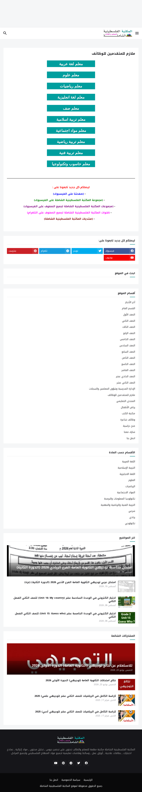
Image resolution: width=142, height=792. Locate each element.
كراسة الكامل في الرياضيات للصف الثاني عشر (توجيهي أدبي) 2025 (75, 711)
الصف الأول (129, 314)
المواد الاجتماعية (126, 492)
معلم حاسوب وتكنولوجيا (71, 164)
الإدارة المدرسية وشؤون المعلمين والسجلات (112, 388)
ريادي (132, 517)
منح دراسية (129, 426)
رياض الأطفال (128, 407)
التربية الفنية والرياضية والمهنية (118, 505)
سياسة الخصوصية (70, 780)
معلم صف (71, 108)
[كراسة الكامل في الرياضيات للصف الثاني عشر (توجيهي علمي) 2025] (126, 700)
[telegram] (71, 763)
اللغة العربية (128, 462)
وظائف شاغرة (127, 419)
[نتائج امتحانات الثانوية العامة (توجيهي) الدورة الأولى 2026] (126, 684)
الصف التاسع (128, 364)
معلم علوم (71, 75)
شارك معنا (129, 432)
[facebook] (86, 763)
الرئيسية (88, 780)
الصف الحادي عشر (125, 376)
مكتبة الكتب (128, 413)
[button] (137, 33)
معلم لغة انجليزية (71, 97)
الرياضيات (130, 486)
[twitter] (79, 763)
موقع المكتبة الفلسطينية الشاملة (58, 786)
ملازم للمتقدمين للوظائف (121, 395)
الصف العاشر (128, 370)
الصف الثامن (128, 358)
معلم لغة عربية (71, 64)
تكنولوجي (130, 523)
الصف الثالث (128, 327)
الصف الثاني (128, 321)
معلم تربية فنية (71, 153)
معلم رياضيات (71, 86)
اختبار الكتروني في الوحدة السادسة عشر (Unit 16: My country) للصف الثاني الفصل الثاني (65, 599)
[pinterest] (63, 763)
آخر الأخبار (130, 303)
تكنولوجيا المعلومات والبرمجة (119, 498)
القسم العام (128, 308)
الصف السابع (128, 351)
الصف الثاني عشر (126, 382)
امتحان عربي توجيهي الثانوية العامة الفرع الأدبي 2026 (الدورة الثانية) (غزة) (70, 582)
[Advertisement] (71, 16)
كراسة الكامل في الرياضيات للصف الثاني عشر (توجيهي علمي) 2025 (75, 696)
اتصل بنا (131, 438)
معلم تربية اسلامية (71, 119)
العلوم (131, 480)
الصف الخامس (127, 339)
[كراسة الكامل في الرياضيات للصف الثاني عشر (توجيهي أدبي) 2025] (126, 715)
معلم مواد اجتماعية (71, 130)
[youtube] (56, 763)
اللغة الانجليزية (127, 474)
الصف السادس (127, 345)
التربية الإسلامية (126, 467)
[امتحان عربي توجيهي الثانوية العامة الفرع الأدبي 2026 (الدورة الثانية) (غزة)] (126, 586)
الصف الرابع (129, 333)
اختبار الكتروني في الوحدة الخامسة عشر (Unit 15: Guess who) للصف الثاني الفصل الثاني (65, 615)
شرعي (131, 511)
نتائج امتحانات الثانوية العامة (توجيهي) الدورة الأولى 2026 (81, 680)
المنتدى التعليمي (125, 401)
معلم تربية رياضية (71, 141)
